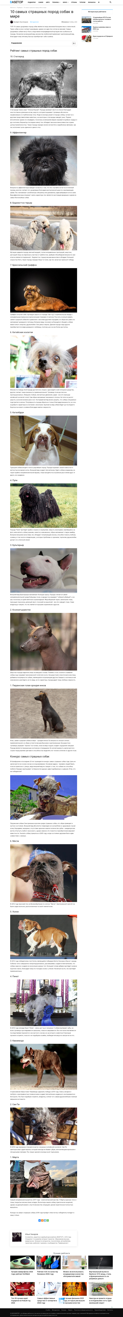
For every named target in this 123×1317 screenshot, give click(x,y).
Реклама (63, 1310)
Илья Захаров (24, 22)
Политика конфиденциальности (83, 1310)
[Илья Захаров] (12, 21)
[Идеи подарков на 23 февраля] (86, 38)
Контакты (110, 1310)
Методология (34, 22)
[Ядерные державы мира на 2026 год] (86, 29)
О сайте (48, 1310)
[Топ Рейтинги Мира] (17, 2)
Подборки (19, 7)
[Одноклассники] (42, 1220)
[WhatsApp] (48, 1220)
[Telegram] (45, 1220)
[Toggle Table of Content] (73, 43)
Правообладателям (100, 1310)
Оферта (70, 1310)
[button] (110, 2)
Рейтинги (13, 7)
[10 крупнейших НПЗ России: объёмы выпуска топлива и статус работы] (86, 19)
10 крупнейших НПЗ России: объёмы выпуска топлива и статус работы (102, 19)
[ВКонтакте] (39, 1220)
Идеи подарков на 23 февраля (103, 36)
